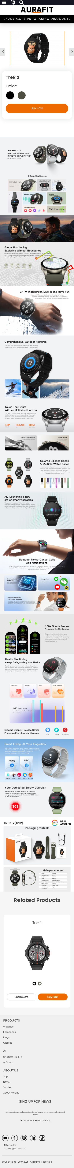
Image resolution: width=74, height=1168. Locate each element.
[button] (71, 52)
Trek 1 (37, 923)
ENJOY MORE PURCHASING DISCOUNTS (37, 18)
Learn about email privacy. (35, 1120)
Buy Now (37, 108)
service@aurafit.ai (14, 1148)
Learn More (21, 997)
